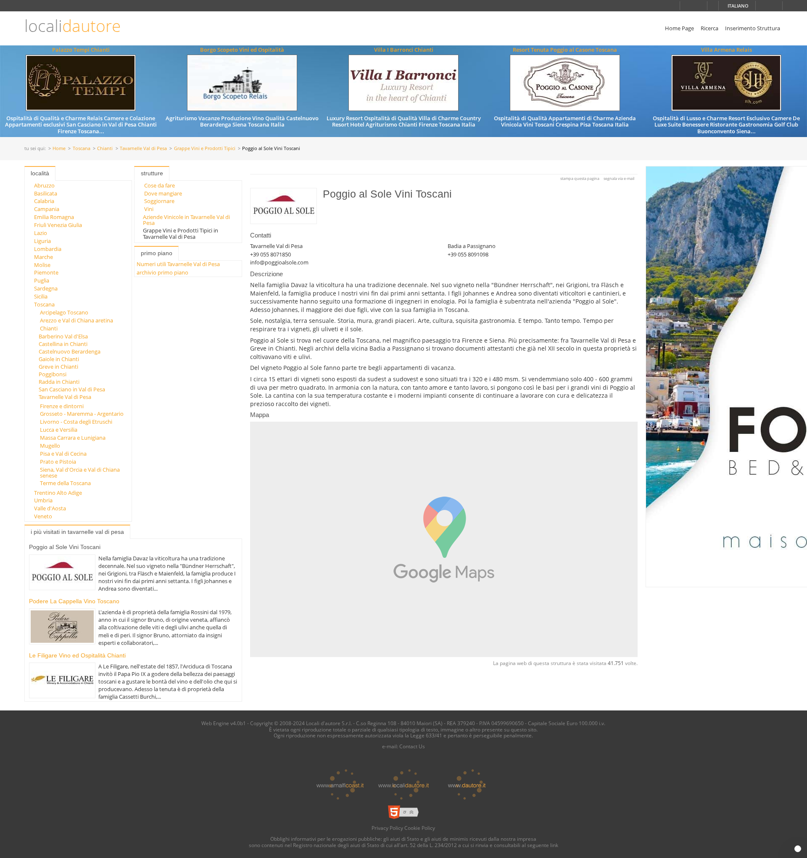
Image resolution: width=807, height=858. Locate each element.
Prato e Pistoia (58, 462)
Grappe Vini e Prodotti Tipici (204, 148)
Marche (43, 257)
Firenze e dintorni (62, 406)
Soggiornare (159, 201)
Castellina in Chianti (63, 344)
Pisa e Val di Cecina (63, 454)
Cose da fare (159, 185)
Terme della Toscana (65, 483)
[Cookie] (797, 848)
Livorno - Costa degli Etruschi (76, 422)
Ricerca (709, 28)
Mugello (50, 446)
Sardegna (46, 288)
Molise (42, 265)
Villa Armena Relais (726, 49)
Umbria (43, 500)
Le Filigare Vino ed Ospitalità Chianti (77, 655)
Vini (148, 209)
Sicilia (40, 296)
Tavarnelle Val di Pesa (143, 148)
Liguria (42, 241)
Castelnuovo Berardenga (69, 351)
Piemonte (46, 272)
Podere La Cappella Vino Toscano (74, 601)
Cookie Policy (419, 827)
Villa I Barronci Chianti (403, 49)
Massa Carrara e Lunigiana (72, 438)
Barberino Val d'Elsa (63, 336)
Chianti (105, 148)
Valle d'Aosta (50, 508)
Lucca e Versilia (58, 430)
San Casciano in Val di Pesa (72, 389)
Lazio (40, 233)
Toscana (81, 148)
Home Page (679, 28)
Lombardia (47, 249)
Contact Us (412, 746)
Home (59, 148)
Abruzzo (44, 185)
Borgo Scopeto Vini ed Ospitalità (242, 49)
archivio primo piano (162, 272)
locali (72, 26)
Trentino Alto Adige (58, 493)
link (554, 845)
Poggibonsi (52, 374)
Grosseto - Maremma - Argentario (82, 414)
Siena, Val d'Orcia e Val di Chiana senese (80, 472)
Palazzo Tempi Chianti (81, 49)
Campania (46, 209)
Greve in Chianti (58, 367)
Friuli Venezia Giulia (58, 225)
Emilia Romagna (54, 217)
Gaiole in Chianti (59, 359)
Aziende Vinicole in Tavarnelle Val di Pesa (186, 220)
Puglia (41, 280)
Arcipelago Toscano (64, 312)
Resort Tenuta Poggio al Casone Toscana (565, 49)
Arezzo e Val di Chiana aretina (76, 320)
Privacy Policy (387, 827)
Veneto (43, 516)
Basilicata (45, 193)
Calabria (44, 201)
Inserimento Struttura (752, 28)
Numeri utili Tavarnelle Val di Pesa (178, 264)
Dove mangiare (163, 193)
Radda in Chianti (59, 382)
